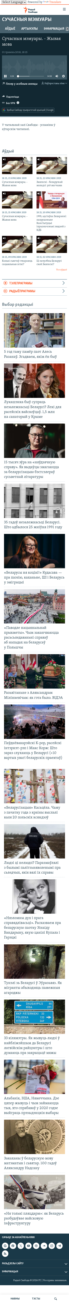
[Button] (10, 97)
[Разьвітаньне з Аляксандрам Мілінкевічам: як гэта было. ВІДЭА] (34, 671)
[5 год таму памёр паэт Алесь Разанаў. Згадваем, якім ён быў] (34, 330)
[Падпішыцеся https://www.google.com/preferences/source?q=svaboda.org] (5, 1246)
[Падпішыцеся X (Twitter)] (21, 1246)
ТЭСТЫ (36, 1298)
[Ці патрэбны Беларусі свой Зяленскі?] (52, 244)
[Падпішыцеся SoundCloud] (44, 1246)
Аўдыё (10, 29)
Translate (55, 2)
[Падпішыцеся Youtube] (28, 1246)
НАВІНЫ (15, 1298)
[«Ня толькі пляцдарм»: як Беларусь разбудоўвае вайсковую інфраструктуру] (34, 1192)
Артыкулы (29, 29)
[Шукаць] (56, 1299)
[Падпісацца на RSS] (5, 1253)
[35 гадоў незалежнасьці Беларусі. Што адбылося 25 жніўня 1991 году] (34, 501)
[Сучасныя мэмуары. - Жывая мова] (17, 165)
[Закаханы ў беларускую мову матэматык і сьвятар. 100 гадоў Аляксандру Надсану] (34, 1137)
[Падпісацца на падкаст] (36, 1246)
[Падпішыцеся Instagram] (52, 1246)
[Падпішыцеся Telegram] (59, 1246)
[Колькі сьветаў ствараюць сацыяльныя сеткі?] (17, 244)
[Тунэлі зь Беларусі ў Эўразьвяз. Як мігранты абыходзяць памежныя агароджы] (34, 961)
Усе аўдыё (61, 270)
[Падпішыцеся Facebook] (13, 1246)
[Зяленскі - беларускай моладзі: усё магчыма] (52, 165)
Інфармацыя (54, 29)
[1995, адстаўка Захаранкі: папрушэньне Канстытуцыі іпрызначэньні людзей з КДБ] (52, 200)
